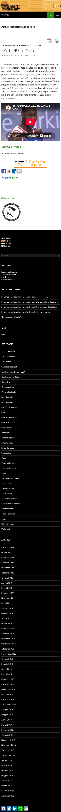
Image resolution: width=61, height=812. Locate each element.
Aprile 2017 (6, 720)
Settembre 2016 (8, 755)
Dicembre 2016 (8, 740)
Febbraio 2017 (7, 730)
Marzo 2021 (6, 552)
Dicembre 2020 (8, 567)
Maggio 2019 (7, 613)
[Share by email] (19, 171)
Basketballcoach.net (10, 272)
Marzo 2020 (6, 588)
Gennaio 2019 (7, 633)
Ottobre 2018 (7, 649)
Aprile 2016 (6, 780)
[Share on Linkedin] (14, 171)
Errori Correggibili (9, 407)
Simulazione (6, 493)
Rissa (3, 473)
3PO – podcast (8, 356)
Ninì (3, 334)
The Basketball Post (10, 274)
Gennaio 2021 (7, 562)
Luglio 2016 (6, 765)
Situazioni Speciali (9, 498)
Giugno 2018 (7, 659)
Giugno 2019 (7, 608)
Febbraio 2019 (7, 628)
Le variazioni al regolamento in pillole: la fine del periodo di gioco (29, 307)
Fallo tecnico (34, 45)
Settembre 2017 (8, 704)
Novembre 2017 (8, 694)
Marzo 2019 (6, 623)
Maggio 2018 (7, 664)
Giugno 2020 (7, 578)
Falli (3, 412)
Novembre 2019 (8, 598)
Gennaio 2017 (7, 735)
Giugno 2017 (7, 709)
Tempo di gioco (8, 514)
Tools (3, 519)
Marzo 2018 (6, 674)
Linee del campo (8, 448)
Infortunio (5, 432)
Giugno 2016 (7, 770)
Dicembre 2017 (8, 689)
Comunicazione (8, 387)
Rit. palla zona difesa (10, 478)
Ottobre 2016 (7, 750)
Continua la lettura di (12, 146)
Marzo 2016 (6, 785)
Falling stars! (18, 50)
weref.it (5, 14)
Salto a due (6, 483)
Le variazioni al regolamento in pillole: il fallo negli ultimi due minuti (30, 302)
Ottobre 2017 (7, 699)
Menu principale (57, 15)
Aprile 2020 (6, 583)
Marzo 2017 (6, 725)
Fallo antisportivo (9, 417)
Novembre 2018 (8, 643)
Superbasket (7, 508)
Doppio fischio (7, 397)
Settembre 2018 (8, 654)
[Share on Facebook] (3, 171)
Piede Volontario (8, 463)
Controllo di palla (8, 392)
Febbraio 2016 (7, 790)
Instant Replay (7, 437)
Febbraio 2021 (7, 557)
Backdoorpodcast (9, 367)
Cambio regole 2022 (10, 377)
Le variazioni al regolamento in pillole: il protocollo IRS (24, 297)
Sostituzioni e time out (11, 503)
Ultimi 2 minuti (7, 524)
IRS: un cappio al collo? (11, 317)
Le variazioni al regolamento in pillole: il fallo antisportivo (25, 312)
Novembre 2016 (8, 745)
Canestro (21, 45)
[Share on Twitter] (9, 171)
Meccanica (6, 453)
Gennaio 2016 (7, 796)
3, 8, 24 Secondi (8, 45)
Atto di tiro (6, 361)
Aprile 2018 (6, 669)
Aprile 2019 (6, 618)
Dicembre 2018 (8, 638)
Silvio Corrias (29, 55)
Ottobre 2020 (7, 573)
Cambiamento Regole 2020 (13, 372)
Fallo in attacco (8, 422)
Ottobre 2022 (7, 547)
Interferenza (7, 443)
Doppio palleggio (8, 402)
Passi (3, 458)
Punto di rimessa (8, 468)
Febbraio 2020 (7, 593)
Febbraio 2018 (7, 679)
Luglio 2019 (6, 603)
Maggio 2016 (7, 775)
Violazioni (5, 529)
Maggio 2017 (7, 714)
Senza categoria (8, 488)
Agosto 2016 (7, 760)
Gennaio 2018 (7, 684)
